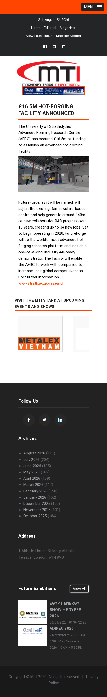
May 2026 (31, 472)
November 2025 (36, 509)
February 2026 (35, 491)
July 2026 (31, 459)
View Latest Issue (39, 36)
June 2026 (32, 466)
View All (79, 589)
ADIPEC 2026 (62, 628)
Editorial (50, 28)
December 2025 (36, 503)
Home (35, 28)
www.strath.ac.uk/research (41, 283)
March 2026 (33, 484)
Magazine (67, 28)
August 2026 (34, 453)
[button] (92, 7)
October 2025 (35, 516)
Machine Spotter (68, 36)
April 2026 (31, 478)
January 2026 (34, 497)
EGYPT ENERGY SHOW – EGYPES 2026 (65, 609)
